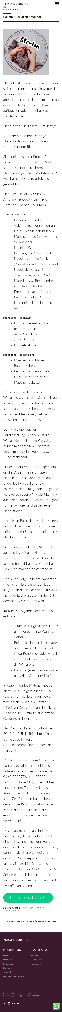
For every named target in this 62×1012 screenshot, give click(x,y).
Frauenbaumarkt (15, 3)
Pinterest (18, 1003)
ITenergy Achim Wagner (32, 996)
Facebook (5, 1003)
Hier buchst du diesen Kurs (28, 898)
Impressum (36, 964)
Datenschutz (36, 960)
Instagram (9, 1003)
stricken (40, 908)
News (5, 955)
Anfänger (28, 908)
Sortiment (7, 968)
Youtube (14, 1003)
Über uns (7, 960)
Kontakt (34, 955)
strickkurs (9, 911)
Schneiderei (8, 972)
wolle (21, 911)
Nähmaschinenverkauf (13, 976)
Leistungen (8, 964)
